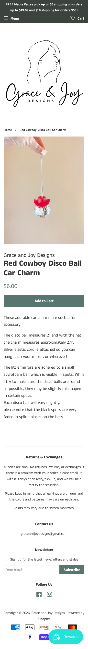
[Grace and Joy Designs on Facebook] (39, 595)
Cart (80, 18)
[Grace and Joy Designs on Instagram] (49, 595)
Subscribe (72, 570)
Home (8, 130)
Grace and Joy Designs (48, 613)
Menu (14, 18)
